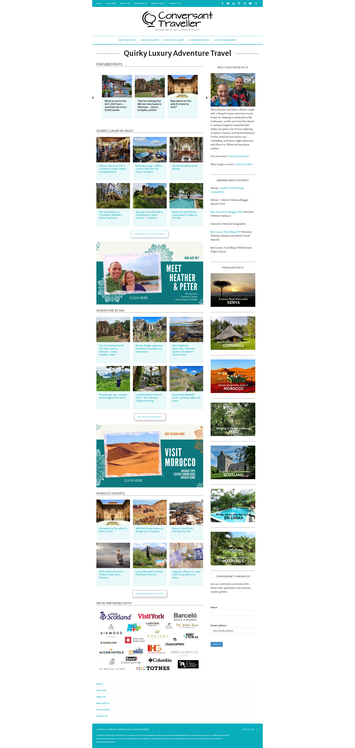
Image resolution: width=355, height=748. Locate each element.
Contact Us (175, 3)
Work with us (140, 3)
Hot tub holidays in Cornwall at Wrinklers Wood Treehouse (110, 214)
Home (99, 3)
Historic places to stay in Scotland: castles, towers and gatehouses (112, 168)
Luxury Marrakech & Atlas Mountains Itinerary (149, 573)
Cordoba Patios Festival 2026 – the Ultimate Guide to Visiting (148, 397)
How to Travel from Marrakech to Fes (182, 530)
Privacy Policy (158, 3)
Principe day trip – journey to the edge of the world (113, 396)
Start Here (111, 3)
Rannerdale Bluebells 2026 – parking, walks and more (186, 397)
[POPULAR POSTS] (233, 306)
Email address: (219, 625)
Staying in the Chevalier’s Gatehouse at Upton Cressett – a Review (149, 214)
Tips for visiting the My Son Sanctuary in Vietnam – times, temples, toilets (117, 105)
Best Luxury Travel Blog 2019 (226, 231)
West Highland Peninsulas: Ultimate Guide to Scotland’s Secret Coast (183, 350)
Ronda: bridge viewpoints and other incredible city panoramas (149, 348)
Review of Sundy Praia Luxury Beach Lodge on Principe (184, 214)
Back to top (248, 729)
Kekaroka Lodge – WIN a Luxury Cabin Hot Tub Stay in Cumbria (149, 168)
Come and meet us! (238, 156)
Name (214, 607)
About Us (125, 3)
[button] (92, 97)
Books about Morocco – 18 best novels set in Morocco (112, 574)
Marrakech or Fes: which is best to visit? (148, 104)
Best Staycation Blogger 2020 (227, 211)
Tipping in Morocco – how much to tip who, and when (186, 574)
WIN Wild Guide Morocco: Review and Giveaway (149, 530)
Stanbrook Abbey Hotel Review (184, 167)
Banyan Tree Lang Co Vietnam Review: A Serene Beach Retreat (182, 105)
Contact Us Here (243, 164)
